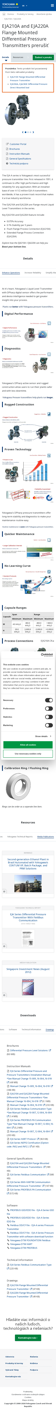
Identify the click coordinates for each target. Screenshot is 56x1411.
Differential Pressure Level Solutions (29, 1050)
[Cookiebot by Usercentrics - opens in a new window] (41, 655)
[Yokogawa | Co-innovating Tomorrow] (10, 5)
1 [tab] (25, 132)
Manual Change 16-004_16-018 (26, 1105)
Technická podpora (18, 163)
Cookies (28, 1397)
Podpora (34, 1370)
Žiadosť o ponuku (43, 57)
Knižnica (34, 1363)
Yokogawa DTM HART (21, 1244)
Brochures (14, 149)
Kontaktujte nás (27, 1337)
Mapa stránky (28, 1400)
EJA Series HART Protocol (23, 1139)
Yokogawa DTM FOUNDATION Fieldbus (30, 1240)
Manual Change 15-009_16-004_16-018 (30, 1086)
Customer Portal (18, 144)
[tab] (11, 273)
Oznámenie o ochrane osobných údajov (28, 1394)
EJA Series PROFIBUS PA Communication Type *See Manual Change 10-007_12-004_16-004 (30, 1124)
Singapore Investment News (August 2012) (28, 970)
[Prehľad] (22, 132)
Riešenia (34, 1356)
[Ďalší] (33, 132)
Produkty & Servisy (25, 14)
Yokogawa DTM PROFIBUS (23, 1247)
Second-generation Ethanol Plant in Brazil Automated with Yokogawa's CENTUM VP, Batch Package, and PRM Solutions (28, 864)
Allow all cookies (28, 745)
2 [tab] (28, 132)
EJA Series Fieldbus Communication (28, 1174)
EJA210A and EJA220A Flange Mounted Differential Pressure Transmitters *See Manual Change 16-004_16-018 (28, 1097)
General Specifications (20, 158)
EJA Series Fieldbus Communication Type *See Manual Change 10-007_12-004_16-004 (29, 1110)
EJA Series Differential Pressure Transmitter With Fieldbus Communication (28, 917)
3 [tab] (30, 132)
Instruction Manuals (19, 153)
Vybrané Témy (12, 1370)
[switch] (49, 708)
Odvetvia (9, 1356)
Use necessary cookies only (28, 753)
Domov (10, 14)
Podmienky (28, 1391)
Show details (41, 736)
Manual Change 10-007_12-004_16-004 (30, 1131)
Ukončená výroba (44, 14)
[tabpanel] (28, 110)
